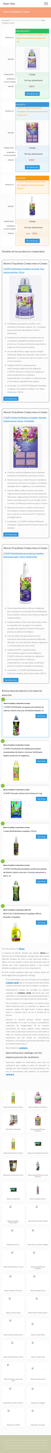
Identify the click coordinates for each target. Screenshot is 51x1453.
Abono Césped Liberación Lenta (37, 1153)
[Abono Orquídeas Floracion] (13, 1281)
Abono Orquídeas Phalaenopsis (13, 1222)
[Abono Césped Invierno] (38, 1370)
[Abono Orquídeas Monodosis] (38, 1098)
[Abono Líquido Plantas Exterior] (13, 1098)
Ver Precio (41, 716)
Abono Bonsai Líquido (38, 1425)
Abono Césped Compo (13, 1313)
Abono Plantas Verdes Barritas (13, 1403)
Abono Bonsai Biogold (38, 1403)
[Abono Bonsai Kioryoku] (13, 1120)
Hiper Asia (9, 3)
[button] (46, 3)
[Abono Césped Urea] (13, 1189)
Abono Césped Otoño (38, 1335)
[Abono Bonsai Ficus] (13, 1235)
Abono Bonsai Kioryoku (13, 1129)
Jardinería (10, 1074)
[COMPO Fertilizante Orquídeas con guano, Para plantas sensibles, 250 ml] (25, 320)
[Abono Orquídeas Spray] (38, 1281)
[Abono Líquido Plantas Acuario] (13, 1257)
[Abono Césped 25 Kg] (38, 1348)
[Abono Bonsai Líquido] (38, 1416)
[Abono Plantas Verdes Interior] (38, 1303)
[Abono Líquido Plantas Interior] (13, 1144)
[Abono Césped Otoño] (38, 1325)
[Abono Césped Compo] (13, 1303)
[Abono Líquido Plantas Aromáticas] (38, 1120)
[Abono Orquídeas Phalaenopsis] (13, 1212)
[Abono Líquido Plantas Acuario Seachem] (38, 1166)
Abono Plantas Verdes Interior (38, 1313)
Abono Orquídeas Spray (38, 1291)
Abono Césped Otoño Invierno (13, 1335)
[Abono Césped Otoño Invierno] (13, 1325)
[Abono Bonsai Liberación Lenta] (13, 1166)
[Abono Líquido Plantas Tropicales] (38, 1257)
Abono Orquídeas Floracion (13, 1291)
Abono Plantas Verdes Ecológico (37, 1245)
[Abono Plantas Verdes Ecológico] (38, 1235)
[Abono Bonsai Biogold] (38, 1394)
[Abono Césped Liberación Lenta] (38, 1144)
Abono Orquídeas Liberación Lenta (13, 1380)
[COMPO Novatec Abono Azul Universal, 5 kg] (16, 808)
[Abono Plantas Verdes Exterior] (38, 1212)
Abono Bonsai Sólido (13, 1425)
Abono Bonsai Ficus (13, 1245)
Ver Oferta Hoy (32, 94)
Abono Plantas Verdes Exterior (38, 1221)
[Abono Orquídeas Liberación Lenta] (13, 1370)
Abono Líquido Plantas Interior (13, 1153)
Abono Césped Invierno (37, 1379)
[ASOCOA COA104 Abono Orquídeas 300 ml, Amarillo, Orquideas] (16, 932)
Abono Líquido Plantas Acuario (13, 1267)
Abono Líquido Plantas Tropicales (38, 1267)
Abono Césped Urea (13, 1199)
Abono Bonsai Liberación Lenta (13, 1175)
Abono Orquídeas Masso (38, 1199)
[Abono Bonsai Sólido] (13, 1416)
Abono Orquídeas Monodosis (37, 1107)
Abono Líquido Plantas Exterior (13, 1107)
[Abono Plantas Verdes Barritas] (13, 1394)
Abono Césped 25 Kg (38, 1357)
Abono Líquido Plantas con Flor (13, 1357)
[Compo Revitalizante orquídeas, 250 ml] (16, 846)
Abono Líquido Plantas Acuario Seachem (38, 1176)
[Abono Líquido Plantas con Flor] (13, 1348)
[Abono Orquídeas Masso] (38, 1189)
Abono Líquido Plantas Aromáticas (38, 1130)
